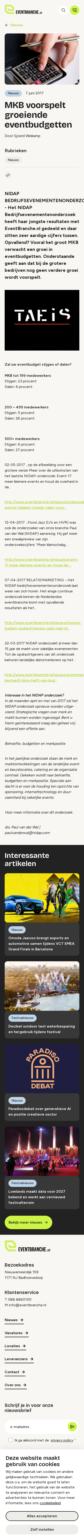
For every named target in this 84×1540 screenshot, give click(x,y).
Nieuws (16, 25)
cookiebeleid (50, 1503)
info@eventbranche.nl (27, 1305)
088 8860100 (20, 1299)
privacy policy (62, 1440)
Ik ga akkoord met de (43, 1440)
